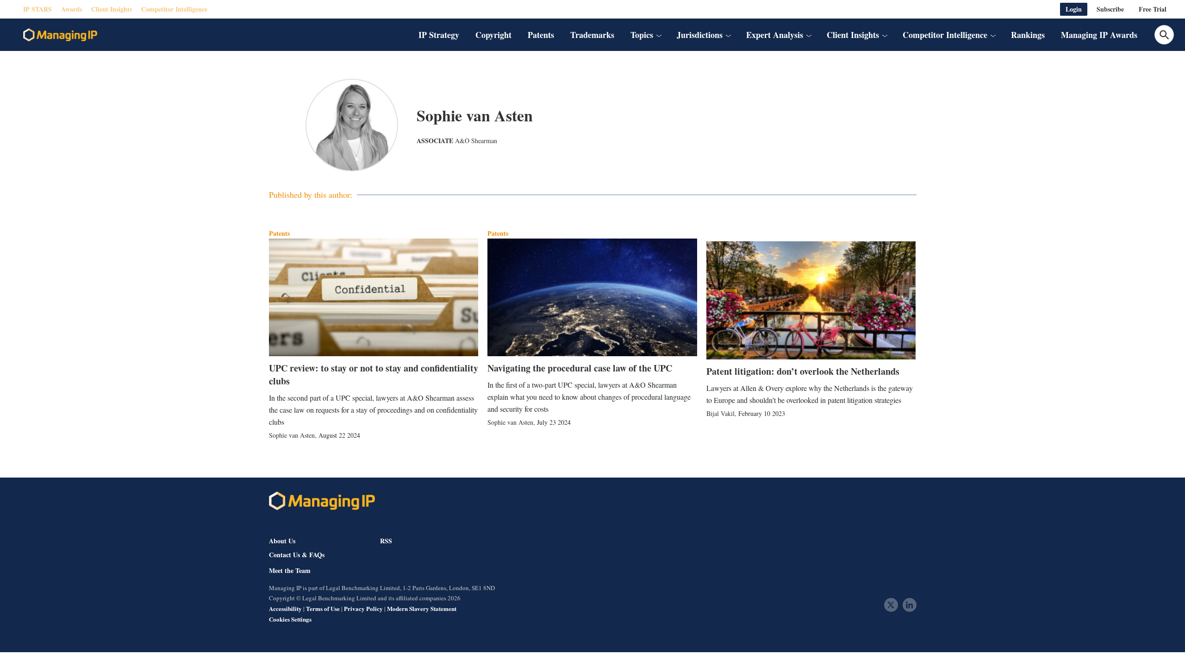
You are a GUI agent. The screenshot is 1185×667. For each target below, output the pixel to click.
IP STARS (37, 9)
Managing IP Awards (1099, 35)
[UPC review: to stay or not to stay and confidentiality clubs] (374, 298)
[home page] (60, 34)
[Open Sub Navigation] (658, 34)
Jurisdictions (700, 35)
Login (1074, 9)
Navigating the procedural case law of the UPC (579, 368)
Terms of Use (323, 608)
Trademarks (592, 35)
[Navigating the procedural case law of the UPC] (592, 298)
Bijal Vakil (720, 413)
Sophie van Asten (292, 435)
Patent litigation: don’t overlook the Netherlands (802, 371)
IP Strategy (438, 35)
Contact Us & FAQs (296, 555)
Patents (541, 35)
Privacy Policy (363, 608)
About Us (282, 541)
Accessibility (285, 608)
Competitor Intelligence (174, 9)
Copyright (493, 35)
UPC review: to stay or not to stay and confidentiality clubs (373, 374)
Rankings (1028, 35)
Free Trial (1152, 9)
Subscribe (1110, 9)
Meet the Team (290, 570)
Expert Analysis (774, 35)
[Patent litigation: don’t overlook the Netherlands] (811, 300)
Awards (71, 9)
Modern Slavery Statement (421, 608)
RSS (386, 541)
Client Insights (111, 9)
